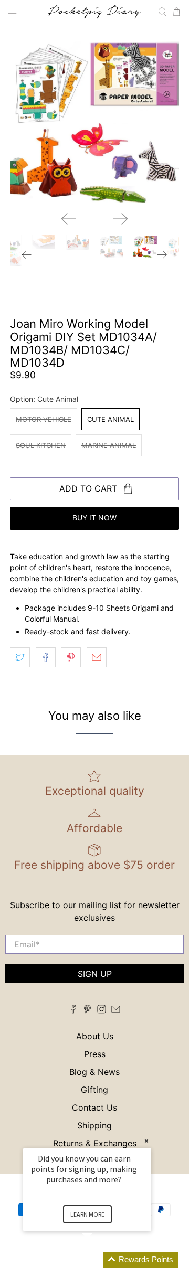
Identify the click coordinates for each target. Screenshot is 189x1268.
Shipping (94, 1125)
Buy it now (94, 517)
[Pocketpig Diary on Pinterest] (87, 1010)
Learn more (87, 1214)
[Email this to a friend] (97, 657)
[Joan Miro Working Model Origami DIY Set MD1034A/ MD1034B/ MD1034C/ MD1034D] (94, 118)
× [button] (146, 1141)
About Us (94, 1036)
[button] (99, 1260)
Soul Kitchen (41, 445)
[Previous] (69, 219)
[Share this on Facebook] (46, 657)
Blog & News (94, 1072)
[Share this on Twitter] (20, 657)
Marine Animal (108, 445)
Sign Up (95, 973)
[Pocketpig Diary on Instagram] (101, 1010)
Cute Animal (110, 419)
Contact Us (94, 1107)
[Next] (120, 219)
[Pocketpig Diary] (94, 11)
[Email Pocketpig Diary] (115, 1010)
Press (95, 1054)
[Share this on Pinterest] (71, 657)
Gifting (94, 1089)
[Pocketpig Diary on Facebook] (73, 1010)
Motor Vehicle (43, 419)
